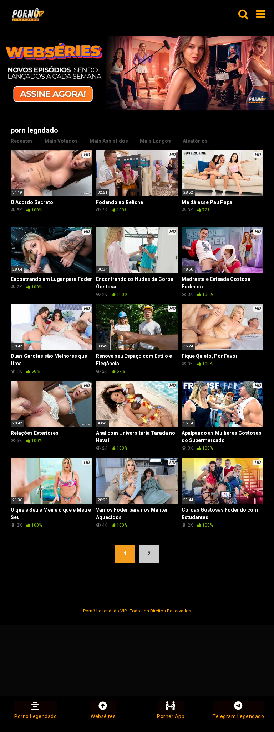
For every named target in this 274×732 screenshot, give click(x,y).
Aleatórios (195, 141)
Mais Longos (155, 141)
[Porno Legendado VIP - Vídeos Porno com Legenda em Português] (28, 14)
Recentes (22, 141)
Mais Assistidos (109, 141)
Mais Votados (61, 141)
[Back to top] (250, 710)
